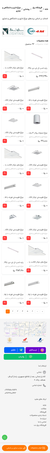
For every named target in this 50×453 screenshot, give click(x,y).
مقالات (43, 408)
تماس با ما (42, 422)
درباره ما (43, 418)
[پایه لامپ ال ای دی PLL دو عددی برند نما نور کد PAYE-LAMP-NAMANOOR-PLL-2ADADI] (13, 249)
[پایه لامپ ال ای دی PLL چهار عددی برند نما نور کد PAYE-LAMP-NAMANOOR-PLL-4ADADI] (37, 55)
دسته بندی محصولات (38, 415)
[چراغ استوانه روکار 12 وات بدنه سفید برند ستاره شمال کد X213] (37, 120)
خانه (44, 405)
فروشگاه (43, 412)
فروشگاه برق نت (40, 425)
